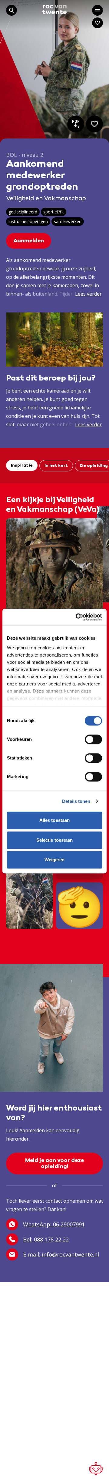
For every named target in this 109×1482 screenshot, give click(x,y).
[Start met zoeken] (11, 10)
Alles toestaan (54, 820)
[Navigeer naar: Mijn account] (97, 22)
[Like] (94, 124)
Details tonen (76, 801)
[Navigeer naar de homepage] (54, 9)
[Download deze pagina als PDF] (75, 124)
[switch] (93, 739)
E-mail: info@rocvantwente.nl (61, 1254)
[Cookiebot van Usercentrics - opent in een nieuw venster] (77, 617)
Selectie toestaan (54, 840)
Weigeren (55, 859)
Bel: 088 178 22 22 (46, 1239)
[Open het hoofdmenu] (97, 10)
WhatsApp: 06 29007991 (54, 1224)
